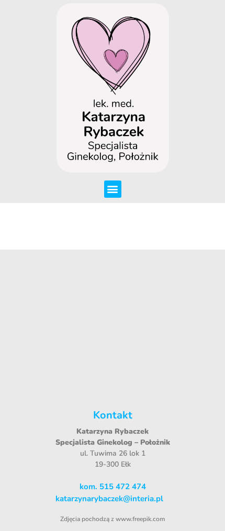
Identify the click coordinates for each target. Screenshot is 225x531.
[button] (112, 189)
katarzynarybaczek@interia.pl (109, 498)
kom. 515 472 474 (113, 486)
